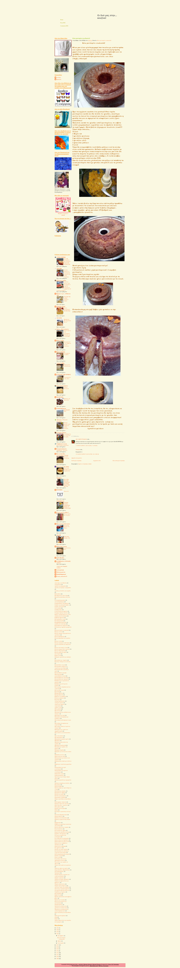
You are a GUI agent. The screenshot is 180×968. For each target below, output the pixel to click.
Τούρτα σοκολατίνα (60, 884)
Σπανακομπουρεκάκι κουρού (62, 854)
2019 (57, 931)
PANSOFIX (59, 490)
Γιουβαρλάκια (58, 609)
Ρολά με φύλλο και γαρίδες (62, 827)
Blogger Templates (103, 965)
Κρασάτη (57, 691)
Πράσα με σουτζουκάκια (61, 817)
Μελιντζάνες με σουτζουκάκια (62, 732)
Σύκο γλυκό (58, 857)
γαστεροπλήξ (60, 570)
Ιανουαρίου (61, 943)
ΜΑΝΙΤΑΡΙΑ (60, 397)
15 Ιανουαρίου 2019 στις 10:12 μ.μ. (87, 454)
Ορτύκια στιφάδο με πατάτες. (62, 783)
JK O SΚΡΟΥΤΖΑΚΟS (81, 439)
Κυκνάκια (57, 699)
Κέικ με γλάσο (58, 641)
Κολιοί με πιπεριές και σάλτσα (62, 661)
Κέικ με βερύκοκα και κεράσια (62, 638)
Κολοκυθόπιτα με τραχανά (61, 679)
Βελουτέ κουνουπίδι (66, 457)
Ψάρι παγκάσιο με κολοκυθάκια (63, 912)
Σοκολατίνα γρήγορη (60, 846)
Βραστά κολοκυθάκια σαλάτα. (62, 597)
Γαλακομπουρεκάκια (60, 600)
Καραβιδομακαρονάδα (60, 622)
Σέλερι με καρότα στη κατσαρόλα (60, 835)
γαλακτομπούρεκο (59, 601)
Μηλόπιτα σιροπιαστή (60, 745)
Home (61, 19)
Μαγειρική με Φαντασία (63, 524)
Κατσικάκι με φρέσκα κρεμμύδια (63, 627)
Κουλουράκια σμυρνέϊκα (63, 445)
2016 (57, 947)
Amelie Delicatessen (61, 408)
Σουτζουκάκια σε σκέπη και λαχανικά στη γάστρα (62, 851)
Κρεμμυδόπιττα (59, 693)
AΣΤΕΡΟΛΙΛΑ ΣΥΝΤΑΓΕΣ (64, 561)
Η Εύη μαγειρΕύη (61, 280)
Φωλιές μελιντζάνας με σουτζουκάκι (61, 902)
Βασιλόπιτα (58, 594)
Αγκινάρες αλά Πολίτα (61, 583)
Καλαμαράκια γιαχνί (60, 619)
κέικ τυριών (58, 653)
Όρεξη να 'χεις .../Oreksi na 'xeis (63, 294)
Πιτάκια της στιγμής (60, 808)
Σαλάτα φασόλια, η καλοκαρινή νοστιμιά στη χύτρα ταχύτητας (67, 273)
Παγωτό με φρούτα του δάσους (67, 527)
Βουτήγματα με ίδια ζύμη (61, 595)
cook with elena (60, 558)
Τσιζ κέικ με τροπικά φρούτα (62, 888)
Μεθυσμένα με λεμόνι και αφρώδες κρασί (61, 730)
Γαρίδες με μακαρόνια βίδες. (62, 605)
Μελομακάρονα (59, 737)
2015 (57, 949)
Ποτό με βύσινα (59, 816)
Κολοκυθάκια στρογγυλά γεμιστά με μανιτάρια (61, 667)
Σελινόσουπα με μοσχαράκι (62, 838)
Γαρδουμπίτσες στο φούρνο (62, 603)
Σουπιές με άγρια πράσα (61, 849)
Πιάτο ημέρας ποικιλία (60, 802)
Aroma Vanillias (60, 363)
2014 (57, 950)
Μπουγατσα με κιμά (60, 756)
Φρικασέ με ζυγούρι (60, 900)
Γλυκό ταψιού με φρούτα (61, 611)
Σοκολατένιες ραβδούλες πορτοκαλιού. (61, 843)
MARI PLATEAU (61, 306)
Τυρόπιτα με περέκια (60, 892)
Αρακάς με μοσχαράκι (60, 586)
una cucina (59, 318)
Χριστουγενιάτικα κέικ (61, 906)
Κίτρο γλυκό (58, 655)
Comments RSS (64, 26)
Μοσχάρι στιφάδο (59, 750)
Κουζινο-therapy (61, 352)
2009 (57, 958)
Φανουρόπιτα (58, 893)
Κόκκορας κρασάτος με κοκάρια (63, 657)
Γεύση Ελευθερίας (61, 432)
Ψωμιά (56, 918)
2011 (57, 954)
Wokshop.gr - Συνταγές (62, 450)
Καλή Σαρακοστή (59, 620)
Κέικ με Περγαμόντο (60, 650)
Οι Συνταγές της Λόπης (63, 466)
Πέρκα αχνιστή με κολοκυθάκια (63, 799)
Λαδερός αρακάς (59, 702)
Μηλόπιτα (57, 740)
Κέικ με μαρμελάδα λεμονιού (62, 649)
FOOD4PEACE (60, 501)
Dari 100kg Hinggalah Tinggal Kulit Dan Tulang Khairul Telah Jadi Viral (67, 483)
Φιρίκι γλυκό (58, 895)
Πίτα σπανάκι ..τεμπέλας (61, 805)
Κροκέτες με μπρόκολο (60, 696)
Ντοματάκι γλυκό (59, 773)
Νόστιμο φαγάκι (61, 572)
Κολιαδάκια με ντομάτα (61, 660)
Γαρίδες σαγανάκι (59, 606)
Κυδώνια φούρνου (59, 698)
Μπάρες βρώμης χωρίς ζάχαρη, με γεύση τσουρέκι (67, 425)
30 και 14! (66, 491)
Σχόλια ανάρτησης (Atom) (84, 464)
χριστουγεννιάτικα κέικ (61, 907)
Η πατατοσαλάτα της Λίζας (67, 377)
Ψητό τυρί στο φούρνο (60, 915)
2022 (57, 928)
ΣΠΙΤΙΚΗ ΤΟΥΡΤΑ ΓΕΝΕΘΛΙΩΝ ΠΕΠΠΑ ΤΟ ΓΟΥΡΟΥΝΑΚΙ (67, 505)
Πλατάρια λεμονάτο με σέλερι (62, 811)
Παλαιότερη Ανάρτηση (118, 460)
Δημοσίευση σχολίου (77, 458)
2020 (57, 929)
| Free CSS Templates (113, 964)
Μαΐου (59, 941)
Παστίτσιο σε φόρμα (60, 792)
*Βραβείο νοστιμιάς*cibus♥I (63, 214)
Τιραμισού (57, 873)
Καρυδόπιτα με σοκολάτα (61, 625)
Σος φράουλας (58, 847)
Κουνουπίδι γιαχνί (59, 690)
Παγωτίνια (57, 784)
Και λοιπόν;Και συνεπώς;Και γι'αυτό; (62, 454)
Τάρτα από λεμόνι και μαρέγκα (63, 865)
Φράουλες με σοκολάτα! (67, 399)
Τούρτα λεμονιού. (59, 877)
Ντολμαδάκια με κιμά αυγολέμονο (60, 768)
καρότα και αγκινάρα (60, 624)
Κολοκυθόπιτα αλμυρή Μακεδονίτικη (60, 673)
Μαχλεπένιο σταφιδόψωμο (67, 365)
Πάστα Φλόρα (58, 786)
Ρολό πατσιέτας (59, 829)
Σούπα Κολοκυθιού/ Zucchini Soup (67, 309)
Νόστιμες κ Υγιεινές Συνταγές (62, 420)
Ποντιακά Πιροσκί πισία (61, 814)
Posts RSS (62, 22)
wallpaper (59, 562)
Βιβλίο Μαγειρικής (62, 546)
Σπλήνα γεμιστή (59, 855)
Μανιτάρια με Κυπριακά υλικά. (63, 720)
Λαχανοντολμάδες (67, 548)
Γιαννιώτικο (58, 608)
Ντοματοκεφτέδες (59, 775)
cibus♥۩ (59, 535)
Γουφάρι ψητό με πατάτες (61, 613)
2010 (57, 956)
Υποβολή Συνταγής (62, 444)
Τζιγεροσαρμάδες (59, 871)
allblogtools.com (94, 965)
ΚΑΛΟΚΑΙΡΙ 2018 (67, 410)
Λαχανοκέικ (58, 706)
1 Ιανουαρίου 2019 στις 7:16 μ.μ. (87, 445)
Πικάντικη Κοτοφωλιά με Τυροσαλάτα (67, 469)
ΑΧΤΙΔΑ (59, 77)
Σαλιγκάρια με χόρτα (60, 830)
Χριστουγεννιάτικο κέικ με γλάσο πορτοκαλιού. (62, 910)
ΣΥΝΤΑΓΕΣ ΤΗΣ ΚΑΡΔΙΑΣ (64, 374)
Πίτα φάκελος (58, 806)
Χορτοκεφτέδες (58, 904)
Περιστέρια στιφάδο (60, 797)
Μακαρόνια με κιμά (60, 715)
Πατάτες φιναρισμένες (61, 795)
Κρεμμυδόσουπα (59, 694)
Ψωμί (56, 917)
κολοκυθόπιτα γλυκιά (60, 676)
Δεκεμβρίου (61, 935)
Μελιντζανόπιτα (59, 736)
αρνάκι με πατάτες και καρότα (63, 590)
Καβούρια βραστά (59, 617)
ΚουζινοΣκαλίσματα (62, 386)
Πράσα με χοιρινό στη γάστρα (62, 819)
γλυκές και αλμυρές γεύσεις (62, 567)
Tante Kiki (59, 268)
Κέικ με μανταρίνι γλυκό (61, 647)
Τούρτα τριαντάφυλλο (60, 885)
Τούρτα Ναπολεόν (66, 387)
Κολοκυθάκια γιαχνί (60, 665)
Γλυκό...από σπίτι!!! (62, 576)
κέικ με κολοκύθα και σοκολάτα (63, 644)
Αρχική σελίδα (97, 460)
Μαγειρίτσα (58, 709)
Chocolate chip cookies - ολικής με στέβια (67, 298)
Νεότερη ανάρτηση (76, 460)
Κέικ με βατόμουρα (59, 636)
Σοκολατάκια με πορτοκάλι (62, 840)
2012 (57, 952)
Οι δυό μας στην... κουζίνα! (76, 964)
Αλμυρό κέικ (58, 584)
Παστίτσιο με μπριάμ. (60, 791)
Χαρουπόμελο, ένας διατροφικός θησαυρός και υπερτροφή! (67, 333)
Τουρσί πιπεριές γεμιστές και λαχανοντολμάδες (62, 875)
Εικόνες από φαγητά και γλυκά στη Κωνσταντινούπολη (63, 615)
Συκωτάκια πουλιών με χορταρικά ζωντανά (60, 859)
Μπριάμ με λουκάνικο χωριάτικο (63, 764)
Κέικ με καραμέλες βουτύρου (62, 642)
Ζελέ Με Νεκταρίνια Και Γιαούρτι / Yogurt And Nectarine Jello (67, 261)
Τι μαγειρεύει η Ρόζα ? (63, 512)
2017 (57, 945)
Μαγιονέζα (57, 710)
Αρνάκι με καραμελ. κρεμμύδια (63, 587)
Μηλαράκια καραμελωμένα (62, 739)
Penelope (78, 449)
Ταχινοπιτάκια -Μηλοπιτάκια (62, 870)
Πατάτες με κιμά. (59, 794)
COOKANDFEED (61, 257)
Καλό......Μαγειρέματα (63, 329)
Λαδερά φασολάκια (60, 701)
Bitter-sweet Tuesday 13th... (67, 537)
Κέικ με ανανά (58, 631)
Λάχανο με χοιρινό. (60, 704)
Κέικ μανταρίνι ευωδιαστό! (62, 630)
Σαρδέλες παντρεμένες (61, 833)
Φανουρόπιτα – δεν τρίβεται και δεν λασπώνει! (67, 344)
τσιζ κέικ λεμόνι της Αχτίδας (62, 887)
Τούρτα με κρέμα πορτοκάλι (62, 879)
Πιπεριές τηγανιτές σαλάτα (62, 803)
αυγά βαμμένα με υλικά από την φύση (67, 435)
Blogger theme (87, 964)
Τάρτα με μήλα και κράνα (61, 868)
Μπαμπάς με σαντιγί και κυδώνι (63, 751)
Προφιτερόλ (58, 822)
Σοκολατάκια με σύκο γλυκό (62, 841)
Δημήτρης (59, 79)
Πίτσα (56, 810)
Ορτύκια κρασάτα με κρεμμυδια (63, 780)
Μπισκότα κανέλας (59, 754)
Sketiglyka (59, 478)
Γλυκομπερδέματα (62, 449)
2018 (57, 933)
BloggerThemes (97, 964)
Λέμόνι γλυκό (58, 707)
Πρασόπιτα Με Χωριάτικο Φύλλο (67, 321)
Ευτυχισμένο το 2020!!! (67, 353)
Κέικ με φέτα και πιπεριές (67, 514)
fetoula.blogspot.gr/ (61, 574)
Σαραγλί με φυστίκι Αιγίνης (62, 832)
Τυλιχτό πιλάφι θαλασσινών (62, 890)
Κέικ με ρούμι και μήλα (61, 652)
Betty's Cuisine (60, 340)
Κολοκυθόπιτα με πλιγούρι (61, 677)
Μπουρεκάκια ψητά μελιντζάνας (63, 761)
